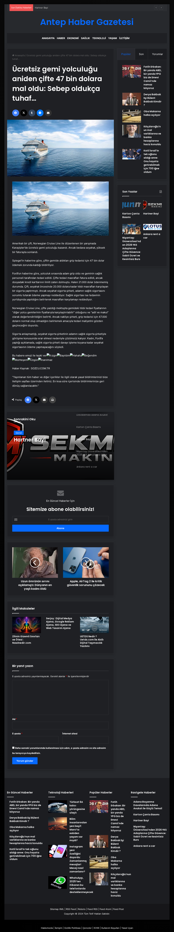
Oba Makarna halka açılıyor (152, 113)
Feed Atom (105, 909)
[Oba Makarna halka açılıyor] (131, 116)
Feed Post (118, 909)
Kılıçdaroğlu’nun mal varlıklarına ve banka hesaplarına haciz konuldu (121, 885)
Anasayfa (48, 38)
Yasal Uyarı (127, 928)
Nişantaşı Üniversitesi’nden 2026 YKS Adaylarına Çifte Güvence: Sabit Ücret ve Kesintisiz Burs (40, 443)
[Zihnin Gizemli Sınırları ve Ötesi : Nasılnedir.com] (26, 625)
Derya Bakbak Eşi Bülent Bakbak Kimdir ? (152, 100)
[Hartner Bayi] (152, 205)
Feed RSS (93, 909)
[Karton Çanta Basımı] (131, 205)
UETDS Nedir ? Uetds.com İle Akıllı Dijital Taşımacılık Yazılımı (91, 641)
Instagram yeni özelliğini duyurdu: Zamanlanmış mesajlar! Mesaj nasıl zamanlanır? (78, 859)
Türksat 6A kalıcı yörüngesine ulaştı (77, 807)
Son (141, 54)
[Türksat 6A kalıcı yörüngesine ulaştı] (57, 806)
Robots (81, 909)
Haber (61, 38)
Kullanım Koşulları (110, 928)
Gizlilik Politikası (72, 928)
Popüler (126, 54)
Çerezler (87, 928)
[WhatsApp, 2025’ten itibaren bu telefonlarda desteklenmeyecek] (57, 882)
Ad (14, 719)
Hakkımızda (47, 928)
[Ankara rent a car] (152, 227)
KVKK (96, 928)
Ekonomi (73, 38)
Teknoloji (99, 38)
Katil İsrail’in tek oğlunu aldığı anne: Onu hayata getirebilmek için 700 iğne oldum (152, 161)
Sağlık (85, 38)
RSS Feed (71, 909)
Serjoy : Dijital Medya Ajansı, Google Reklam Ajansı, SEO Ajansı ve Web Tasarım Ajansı (60, 623)
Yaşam (112, 38)
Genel (19, 432)
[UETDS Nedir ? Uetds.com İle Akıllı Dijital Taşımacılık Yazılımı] (94, 625)
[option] (60, 446)
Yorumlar (157, 54)
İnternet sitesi (69, 733)
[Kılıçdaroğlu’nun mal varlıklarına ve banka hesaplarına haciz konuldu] (131, 131)
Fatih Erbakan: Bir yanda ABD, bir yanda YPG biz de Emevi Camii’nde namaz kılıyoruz (153, 77)
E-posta (17, 733)
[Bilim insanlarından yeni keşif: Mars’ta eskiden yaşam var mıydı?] (57, 823)
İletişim (124, 38)
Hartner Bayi (151, 213)
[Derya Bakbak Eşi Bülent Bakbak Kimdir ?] (131, 99)
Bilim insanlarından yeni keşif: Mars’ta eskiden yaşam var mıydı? (78, 829)
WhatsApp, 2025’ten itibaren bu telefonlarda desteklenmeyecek (81, 885)
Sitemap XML (57, 909)
